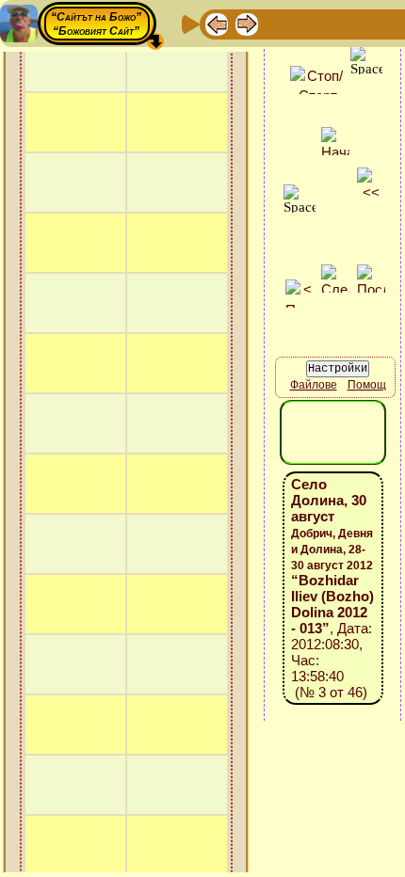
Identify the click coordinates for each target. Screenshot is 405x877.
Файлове (313, 384)
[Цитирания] (307, 23)
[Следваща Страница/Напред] (246, 23)
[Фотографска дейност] (367, 23)
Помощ (367, 384)
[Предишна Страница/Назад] (216, 23)
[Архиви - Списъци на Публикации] (277, 23)
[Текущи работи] (337, 23)
